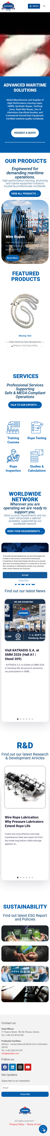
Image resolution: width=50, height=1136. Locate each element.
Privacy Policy (24, 580)
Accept (25, 575)
